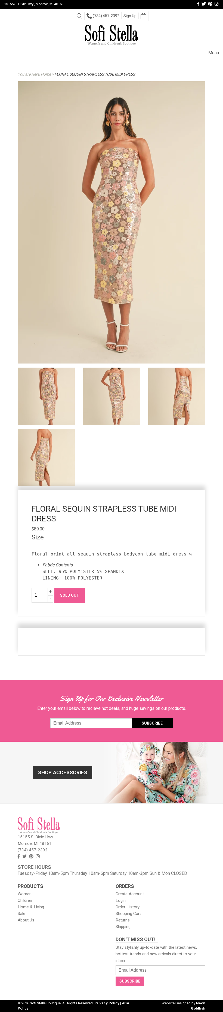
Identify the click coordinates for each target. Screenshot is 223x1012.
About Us (26, 920)
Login (121, 900)
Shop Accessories (62, 772)
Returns (123, 920)
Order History (128, 907)
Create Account (130, 893)
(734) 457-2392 (106, 16)
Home (46, 74)
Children (25, 900)
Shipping (123, 926)
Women (25, 893)
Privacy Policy (106, 1003)
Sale (21, 913)
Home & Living (31, 907)
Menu (213, 52)
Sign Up (130, 16)
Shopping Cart (128, 913)
